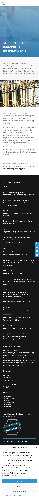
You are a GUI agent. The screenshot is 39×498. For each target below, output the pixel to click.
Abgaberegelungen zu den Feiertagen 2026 (19, 232)
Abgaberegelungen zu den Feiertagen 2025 (19, 328)
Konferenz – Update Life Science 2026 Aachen (17, 214)
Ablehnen (19, 486)
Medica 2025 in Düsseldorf (13, 273)
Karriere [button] (9, 405)
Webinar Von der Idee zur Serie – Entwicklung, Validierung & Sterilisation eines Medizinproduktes (17, 294)
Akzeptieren (19, 481)
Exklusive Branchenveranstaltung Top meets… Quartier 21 (17, 311)
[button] (36, 447)
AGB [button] (7, 401)
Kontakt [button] (8, 396)
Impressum (30, 495)
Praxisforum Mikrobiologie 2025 (15, 254)
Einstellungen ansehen (19, 491)
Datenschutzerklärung (21, 495)
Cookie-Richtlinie (10, 495)
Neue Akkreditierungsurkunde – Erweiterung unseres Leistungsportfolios (18, 194)
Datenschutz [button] (10, 403)
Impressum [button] (10, 398)
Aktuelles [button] (9, 407)
